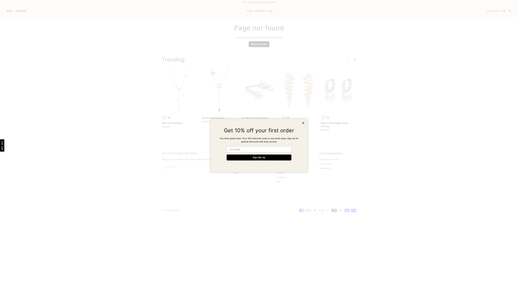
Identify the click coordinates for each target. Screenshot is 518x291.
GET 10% (2, 145)
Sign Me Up (259, 157)
